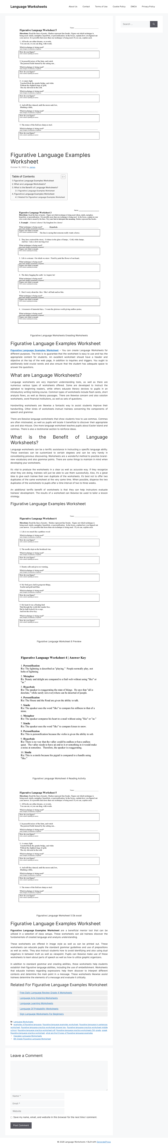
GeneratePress (104, 1142)
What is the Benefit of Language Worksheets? (36, 187)
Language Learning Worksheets (36, 1003)
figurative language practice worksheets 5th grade (78, 1030)
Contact (86, 6)
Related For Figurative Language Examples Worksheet (41, 197)
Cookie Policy (119, 6)
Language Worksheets (28, 7)
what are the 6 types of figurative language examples (69, 1033)
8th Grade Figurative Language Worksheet (32, 1039)
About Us (73, 6)
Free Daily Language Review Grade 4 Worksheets (46, 992)
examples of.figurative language (27, 1024)
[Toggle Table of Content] (62, 177)
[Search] (154, 24)
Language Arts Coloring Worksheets (39, 998)
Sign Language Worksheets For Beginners (42, 1014)
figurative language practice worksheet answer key (43, 1027)
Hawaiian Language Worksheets (28, 1036)
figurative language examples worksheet (60, 1024)
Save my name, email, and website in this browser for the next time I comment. (55, 1117)
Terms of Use (101, 6)
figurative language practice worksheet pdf (36, 1030)
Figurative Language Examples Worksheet (34, 180)
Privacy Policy (148, 6)
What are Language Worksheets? (30, 184)
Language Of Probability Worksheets (39, 1008)
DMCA (134, 6)
